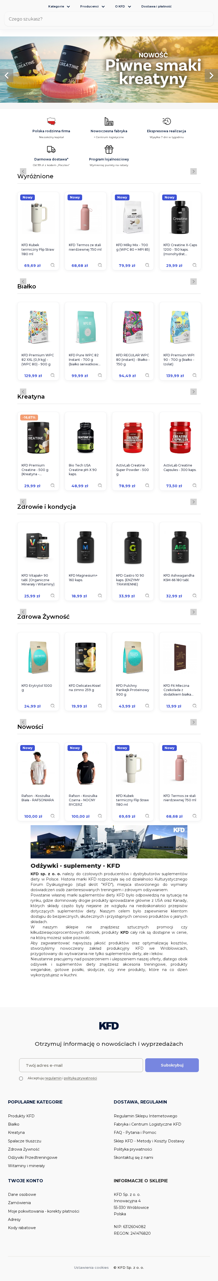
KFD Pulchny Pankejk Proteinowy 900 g (132, 690)
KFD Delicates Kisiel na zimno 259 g (84, 688)
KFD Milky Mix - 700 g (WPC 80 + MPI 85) (133, 247)
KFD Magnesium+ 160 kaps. (83, 577)
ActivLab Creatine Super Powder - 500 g (132, 469)
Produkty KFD (21, 1116)
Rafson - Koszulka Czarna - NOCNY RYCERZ (83, 800)
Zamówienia (19, 1202)
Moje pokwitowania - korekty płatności (43, 1211)
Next (193, 171)
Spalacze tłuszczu (24, 1141)
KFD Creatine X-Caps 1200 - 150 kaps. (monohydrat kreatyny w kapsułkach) (180, 249)
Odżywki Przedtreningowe (32, 1157)
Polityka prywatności (133, 1149)
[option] (109, 69)
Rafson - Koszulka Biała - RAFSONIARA (38, 798)
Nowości (30, 727)
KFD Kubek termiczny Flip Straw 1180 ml (38, 249)
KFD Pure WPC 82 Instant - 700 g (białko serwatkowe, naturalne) (85, 359)
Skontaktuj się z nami (133, 1157)
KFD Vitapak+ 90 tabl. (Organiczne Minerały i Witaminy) (38, 579)
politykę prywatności (80, 1078)
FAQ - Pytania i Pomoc (135, 1132)
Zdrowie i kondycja (46, 507)
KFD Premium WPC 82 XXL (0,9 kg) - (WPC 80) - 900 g (38, 359)
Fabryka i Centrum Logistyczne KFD (147, 1124)
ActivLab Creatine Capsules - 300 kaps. (180, 467)
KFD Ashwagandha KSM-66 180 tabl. (179, 577)
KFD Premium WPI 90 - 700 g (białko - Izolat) (179, 359)
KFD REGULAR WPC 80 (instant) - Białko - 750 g (133, 359)
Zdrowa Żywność (43, 617)
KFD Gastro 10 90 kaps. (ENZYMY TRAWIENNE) (130, 579)
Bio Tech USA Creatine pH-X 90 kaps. (83, 469)
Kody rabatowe (22, 1227)
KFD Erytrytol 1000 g (37, 688)
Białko (26, 287)
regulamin (53, 1078)
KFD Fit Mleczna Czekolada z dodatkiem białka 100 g (177, 690)
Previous (23, 171)
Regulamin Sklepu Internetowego (145, 1116)
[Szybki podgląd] (52, 265)
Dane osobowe (22, 1194)
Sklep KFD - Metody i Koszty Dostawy (149, 1141)
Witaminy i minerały (26, 1165)
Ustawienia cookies (91, 1267)
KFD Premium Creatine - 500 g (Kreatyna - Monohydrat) (35, 470)
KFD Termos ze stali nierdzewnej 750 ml (85, 247)
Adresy (14, 1219)
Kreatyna (31, 397)
